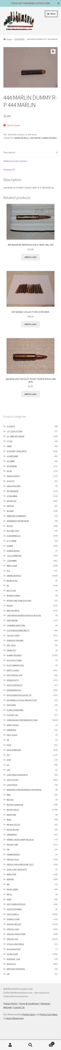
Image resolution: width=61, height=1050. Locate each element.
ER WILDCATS (13, 680)
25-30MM (11, 461)
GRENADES (11, 730)
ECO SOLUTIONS (14, 660)
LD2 (8, 769)
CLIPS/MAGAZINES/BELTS (18, 630)
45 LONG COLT (13, 530)
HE (8, 740)
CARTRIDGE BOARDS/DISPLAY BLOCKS (24, 615)
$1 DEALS (11, 426)
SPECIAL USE (12, 939)
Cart (47, 1042)
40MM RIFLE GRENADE (16, 516)
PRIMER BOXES (13, 854)
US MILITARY (12, 954)
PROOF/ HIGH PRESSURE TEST (20, 864)
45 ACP (10, 526)
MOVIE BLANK (13, 829)
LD (8, 764)
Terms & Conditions (29, 1003)
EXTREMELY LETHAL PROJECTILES (22, 700)
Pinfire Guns (29, 1014)
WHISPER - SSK (13, 959)
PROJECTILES (13, 859)
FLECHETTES (12, 715)
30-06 (9, 471)
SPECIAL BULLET (14, 924)
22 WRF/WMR (12, 456)
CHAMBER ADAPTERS (16, 625)
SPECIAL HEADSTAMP (16, 934)
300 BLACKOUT (13, 476)
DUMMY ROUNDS (49, 137)
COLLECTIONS (13, 635)
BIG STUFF (11, 590)
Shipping (45, 1003)
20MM (9, 446)
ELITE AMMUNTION (15, 665)
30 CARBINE (12, 466)
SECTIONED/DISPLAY (16, 904)
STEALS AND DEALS (15, 944)
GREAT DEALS (13, 725)
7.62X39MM (12, 560)
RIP (8, 884)
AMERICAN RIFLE (21, 137)
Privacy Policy (10, 1003)
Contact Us (19, 1007)
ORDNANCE (12, 834)
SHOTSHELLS (13, 914)
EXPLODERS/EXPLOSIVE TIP (19, 695)
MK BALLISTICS (13, 824)
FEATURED (11, 705)
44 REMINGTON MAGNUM (18, 521)
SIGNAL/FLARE (13, 919)
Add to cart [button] (30, 257)
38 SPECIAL (12, 501)
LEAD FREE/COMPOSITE (17, 774)
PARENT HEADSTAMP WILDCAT (20, 839)
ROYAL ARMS (12, 889)
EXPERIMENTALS (14, 690)
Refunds (7, 1007)
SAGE (9, 899)
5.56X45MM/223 (13, 535)
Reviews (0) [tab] (9, 169)
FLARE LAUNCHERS (15, 710)
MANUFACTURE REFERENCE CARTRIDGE (24, 789)
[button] (53, 51)
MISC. (9, 819)
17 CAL (10, 441)
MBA (9, 794)
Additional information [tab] (15, 161)
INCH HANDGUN (14, 750)
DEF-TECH (11, 645)
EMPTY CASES (13, 670)
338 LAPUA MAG (14, 486)
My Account (10, 1045)
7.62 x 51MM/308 (14, 555)
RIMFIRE (10, 879)
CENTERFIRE (19, 39)
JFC (8, 755)
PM (8, 849)
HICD (9, 745)
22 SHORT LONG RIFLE (17, 451)
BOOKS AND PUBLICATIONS (19, 600)
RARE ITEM (11, 874)
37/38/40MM (12, 496)
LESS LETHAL (13, 779)
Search (30, 1045)
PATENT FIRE (12, 844)
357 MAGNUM (12, 491)
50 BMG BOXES (13, 550)
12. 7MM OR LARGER (15, 436)
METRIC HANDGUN (15, 804)
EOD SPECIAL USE (14, 675)
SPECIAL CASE (13, 929)
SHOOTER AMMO (14, 909)
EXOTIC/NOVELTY (14, 685)
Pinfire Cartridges (49, 1014)
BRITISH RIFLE (13, 610)
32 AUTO (11, 481)
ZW (8, 974)
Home (9, 39)
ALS (8, 570)
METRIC (10, 799)
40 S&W (10, 511)
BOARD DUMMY (13, 595)
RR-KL (9, 894)
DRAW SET (11, 650)
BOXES (10, 605)
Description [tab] (9, 152)
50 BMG (10, 545)
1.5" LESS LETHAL (15, 431)
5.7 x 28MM (11, 540)
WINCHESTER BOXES (16, 969)
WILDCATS (11, 964)
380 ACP (10, 506)
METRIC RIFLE (13, 809)
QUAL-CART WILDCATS (17, 869)
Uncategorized (13, 949)
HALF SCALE (12, 735)
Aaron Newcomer (15, 1018)
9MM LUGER (12, 565)
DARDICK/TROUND (15, 640)
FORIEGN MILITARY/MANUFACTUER (22, 720)
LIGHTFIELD (12, 784)
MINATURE (11, 814)
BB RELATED (12, 580)
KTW (9, 759)
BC (8, 585)
